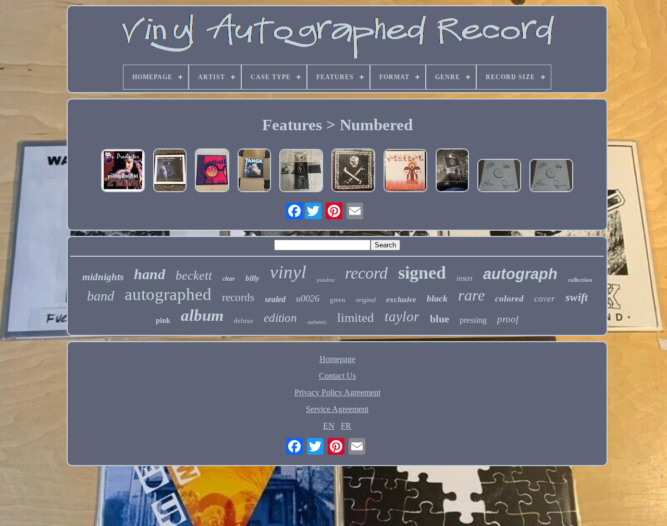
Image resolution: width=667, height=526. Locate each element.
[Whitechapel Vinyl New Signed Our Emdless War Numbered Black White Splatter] (452, 171)
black (437, 298)
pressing (473, 320)
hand (149, 274)
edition (280, 317)
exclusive (401, 299)
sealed (275, 299)
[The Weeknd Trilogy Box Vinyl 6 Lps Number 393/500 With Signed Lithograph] (301, 171)
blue (439, 318)
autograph (520, 274)
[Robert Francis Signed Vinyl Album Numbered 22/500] (170, 171)
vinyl (288, 272)
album (202, 315)
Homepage (337, 359)
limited (355, 317)
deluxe (243, 320)
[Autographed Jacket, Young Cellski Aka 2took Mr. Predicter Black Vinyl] (123, 171)
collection (580, 280)
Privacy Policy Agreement (337, 392)
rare (471, 295)
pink (163, 320)
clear (229, 278)
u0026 (307, 298)
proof (507, 319)
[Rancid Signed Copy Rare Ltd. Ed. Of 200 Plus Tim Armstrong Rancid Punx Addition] (353, 171)
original (366, 300)
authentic (317, 322)
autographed (168, 294)
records (238, 297)
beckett (194, 275)
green (337, 300)
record (366, 273)
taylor (402, 316)
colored (509, 299)
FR (346, 425)
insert (464, 278)
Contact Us (337, 375)
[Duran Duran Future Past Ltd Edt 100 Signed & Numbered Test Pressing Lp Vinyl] (499, 176)
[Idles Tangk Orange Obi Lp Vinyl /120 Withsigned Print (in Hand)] (254, 171)
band (100, 296)
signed (422, 272)
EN (329, 425)
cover (544, 299)
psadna (326, 280)
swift (576, 297)
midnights (102, 276)
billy (252, 278)
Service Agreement (337, 409)
